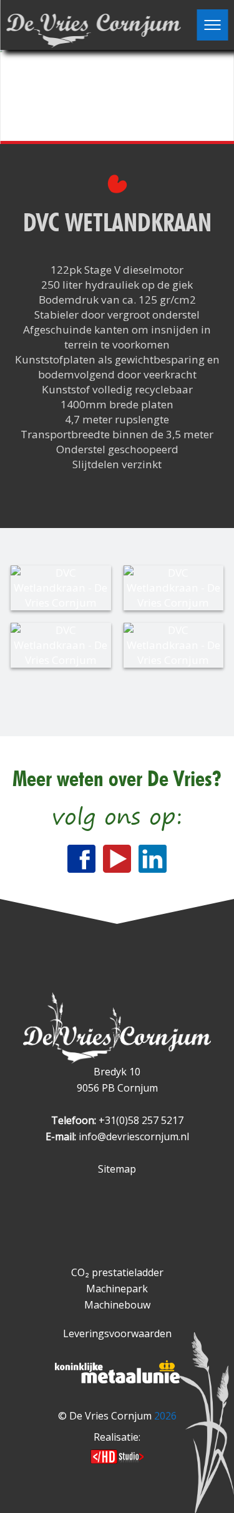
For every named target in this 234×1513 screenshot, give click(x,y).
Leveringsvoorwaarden (117, 1333)
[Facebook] (81, 859)
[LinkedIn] (153, 859)
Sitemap (117, 1169)
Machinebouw (117, 1305)
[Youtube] (117, 859)
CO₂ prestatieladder (117, 1272)
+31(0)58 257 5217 (141, 1120)
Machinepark (117, 1288)
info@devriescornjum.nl (134, 1136)
